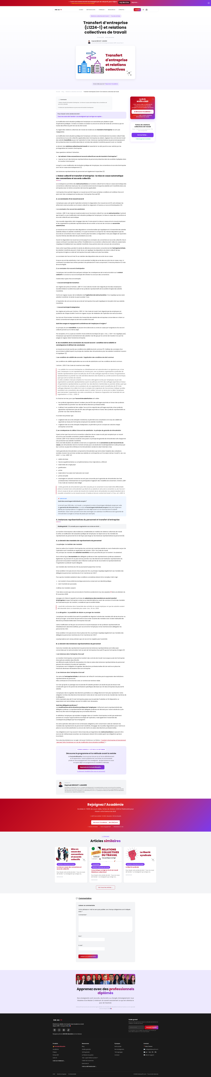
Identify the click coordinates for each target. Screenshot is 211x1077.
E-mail (80, 945)
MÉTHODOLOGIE (90, 9)
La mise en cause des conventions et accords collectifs (69, 868)
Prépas (55, 1052)
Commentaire (82, 915)
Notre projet (118, 1046)
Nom (80, 936)
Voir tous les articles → (105, 887)
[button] (146, 9)
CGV (54, 1074)
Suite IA (55, 1058)
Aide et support (149, 1055)
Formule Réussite (59, 1046)
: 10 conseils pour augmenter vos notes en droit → (79, 526)
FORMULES (101, 9)
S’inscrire (137, 9)
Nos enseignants (119, 1049)
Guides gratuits (86, 1049)
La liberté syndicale (132, 867)
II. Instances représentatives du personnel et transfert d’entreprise (75, 107)
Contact (117, 1055)
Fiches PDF (56, 1055)
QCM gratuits (86, 1052)
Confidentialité (72, 1074)
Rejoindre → (135, 2)
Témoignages (119, 1052)
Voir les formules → (59, 1060)
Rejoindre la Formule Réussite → (91, 767)
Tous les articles (115, 16)
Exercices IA (85, 1063)
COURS (81, 9)
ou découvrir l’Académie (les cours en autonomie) (91, 771)
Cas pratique (95, 864)
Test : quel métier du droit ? (90, 1058)
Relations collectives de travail (100, 16)
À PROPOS (121, 9)
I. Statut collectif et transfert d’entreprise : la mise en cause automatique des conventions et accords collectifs (82, 103)
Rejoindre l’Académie (112, 84)
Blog (63, 91)
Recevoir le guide (151, 1027)
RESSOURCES (111, 9)
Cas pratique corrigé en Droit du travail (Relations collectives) (104, 871)
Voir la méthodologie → (89, 1066)
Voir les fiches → (142, 135)
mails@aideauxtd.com (151, 1049)
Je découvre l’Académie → (142, 112)
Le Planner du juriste (87, 1055)
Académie (56, 1049)
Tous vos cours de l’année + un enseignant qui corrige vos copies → (80, 116)
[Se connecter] (143, 10)
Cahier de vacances (88, 1060)
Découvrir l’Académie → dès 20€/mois (105, 822)
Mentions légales (61, 1074)
